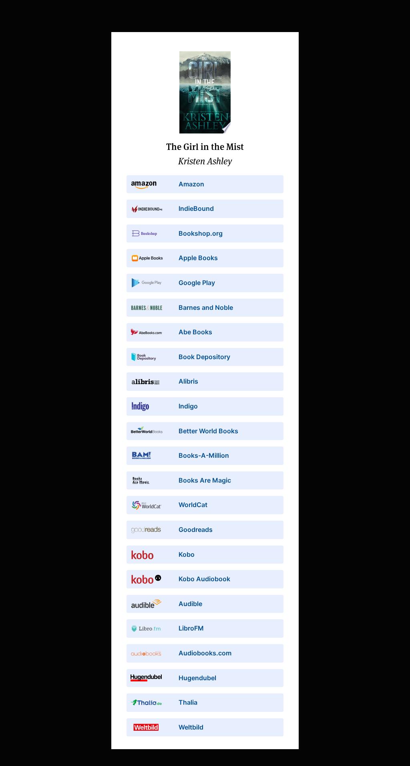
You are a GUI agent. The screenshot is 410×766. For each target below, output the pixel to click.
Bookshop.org (201, 233)
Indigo (188, 406)
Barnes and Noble (206, 307)
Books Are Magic (205, 480)
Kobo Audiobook (204, 579)
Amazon (191, 184)
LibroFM (191, 628)
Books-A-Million (204, 455)
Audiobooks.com (205, 653)
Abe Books (195, 332)
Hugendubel (197, 678)
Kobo (187, 554)
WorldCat (193, 505)
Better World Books (208, 431)
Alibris (188, 381)
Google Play (197, 283)
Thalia (188, 702)
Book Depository (204, 357)
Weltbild (191, 727)
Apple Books (198, 258)
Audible (190, 604)
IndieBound (196, 208)
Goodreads (196, 529)
